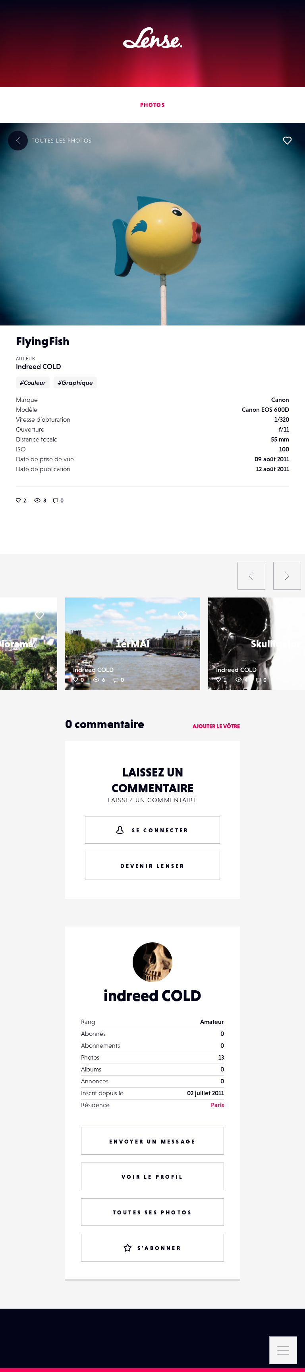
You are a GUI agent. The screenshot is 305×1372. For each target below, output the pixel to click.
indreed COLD (152, 995)
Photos (152, 105)
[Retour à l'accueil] (152, 37)
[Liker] (287, 140)
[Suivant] (287, 576)
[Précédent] (251, 576)
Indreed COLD (38, 366)
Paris (217, 1104)
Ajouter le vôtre (216, 726)
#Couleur (33, 382)
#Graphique (75, 382)
